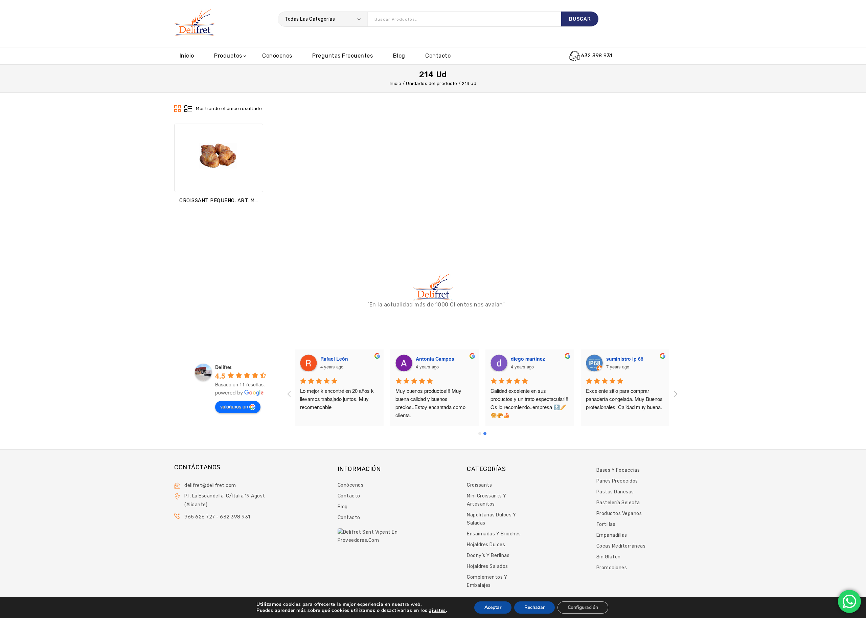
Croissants (479, 485)
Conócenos (277, 55)
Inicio (187, 55)
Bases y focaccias (618, 470)
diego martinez (623, 358)
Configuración (583, 607)
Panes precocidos (617, 481)
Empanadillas (611, 535)
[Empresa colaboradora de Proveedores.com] (369, 536)
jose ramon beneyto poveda (353, 358)
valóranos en (234, 406)
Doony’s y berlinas (488, 555)
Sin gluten (608, 557)
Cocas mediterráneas (621, 546)
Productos (228, 55)
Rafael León (429, 358)
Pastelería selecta (618, 503)
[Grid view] (178, 109)
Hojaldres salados (487, 566)
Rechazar (534, 607)
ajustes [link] (437, 610)
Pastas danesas (615, 492)
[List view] (188, 109)
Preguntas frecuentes (342, 55)
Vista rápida (218, 181)
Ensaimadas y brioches (494, 534)
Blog (399, 55)
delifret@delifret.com (210, 485)
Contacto (438, 55)
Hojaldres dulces (486, 545)
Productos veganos (619, 513)
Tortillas (606, 524)
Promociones (611, 568)
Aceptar (492, 607)
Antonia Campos (530, 358)
